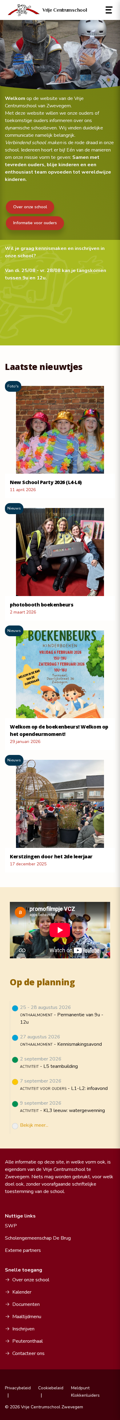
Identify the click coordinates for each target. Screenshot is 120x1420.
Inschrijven (23, 1329)
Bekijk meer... (34, 1125)
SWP (11, 1225)
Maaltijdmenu (26, 1316)
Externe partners (23, 1250)
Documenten (26, 1304)
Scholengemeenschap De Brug (38, 1238)
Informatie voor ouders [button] (35, 223)
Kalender (21, 1292)
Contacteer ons (28, 1353)
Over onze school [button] (30, 207)
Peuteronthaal (27, 1341)
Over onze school (30, 1279)
